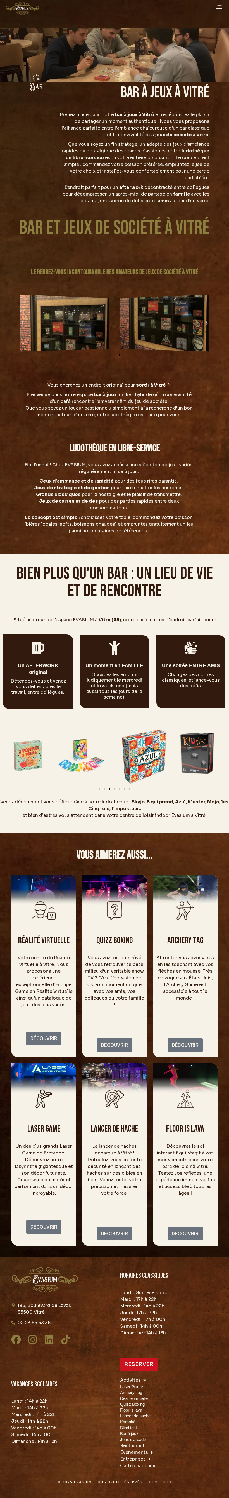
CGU (167, 1482)
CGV (153, 1482)
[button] (218, 8)
